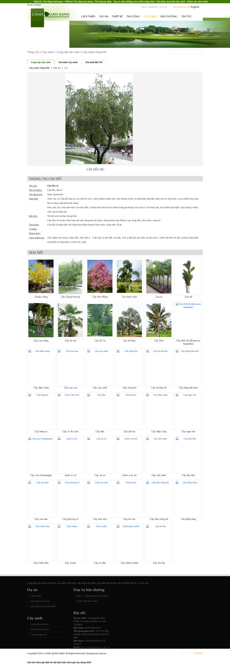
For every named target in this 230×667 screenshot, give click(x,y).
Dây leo (57, 68)
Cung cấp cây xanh (68, 52)
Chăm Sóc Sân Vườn (87, 601)
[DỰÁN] (104, 16)
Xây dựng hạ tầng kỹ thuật (43, 606)
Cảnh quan (35, 596)
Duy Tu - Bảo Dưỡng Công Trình (92, 596)
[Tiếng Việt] (180, 7)
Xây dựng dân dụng (40, 601)
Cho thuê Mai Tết (93, 62)
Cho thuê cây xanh (67, 62)
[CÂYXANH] (150, 16)
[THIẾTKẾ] (117, 16)
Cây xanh (47, 52)
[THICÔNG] (133, 16)
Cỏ (66, 68)
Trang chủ (75, 16)
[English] (194, 7)
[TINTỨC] (186, 16)
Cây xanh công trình (94, 52)
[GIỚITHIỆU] (88, 16)
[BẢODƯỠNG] (169, 16)
